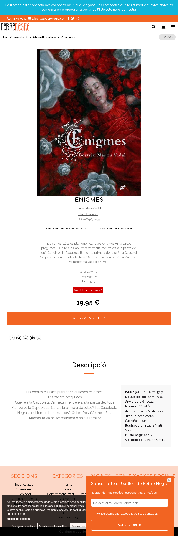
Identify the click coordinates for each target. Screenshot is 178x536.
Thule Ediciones (88, 214)
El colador (24, 494)
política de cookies (18, 518)
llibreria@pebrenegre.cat (48, 18)
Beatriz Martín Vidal (88, 208)
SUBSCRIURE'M (130, 525)
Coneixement (24, 489)
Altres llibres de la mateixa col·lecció (65, 228)
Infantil (67, 484)
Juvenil (67, 489)
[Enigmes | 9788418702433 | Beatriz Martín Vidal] (89, 122)
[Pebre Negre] (15, 27)
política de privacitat (145, 513)
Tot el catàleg (24, 484)
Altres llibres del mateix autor (116, 228)
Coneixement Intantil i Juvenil (67, 494)
